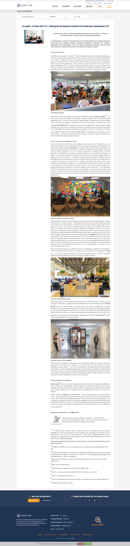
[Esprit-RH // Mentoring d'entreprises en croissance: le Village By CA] (99, 17)
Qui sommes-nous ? (50, 535)
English (39, 535)
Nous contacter (108, 3)
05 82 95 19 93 (47, 500)
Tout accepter (88, 543)
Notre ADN (89, 3)
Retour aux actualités (24, 11)
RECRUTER (55, 6)
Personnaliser (80, 543)
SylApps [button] (72, 538)
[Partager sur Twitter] (80, 17)
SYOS (100, 6)
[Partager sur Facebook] (74, 17)
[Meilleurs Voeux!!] (104, 17)
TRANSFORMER (66, 6)
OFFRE (109, 6)
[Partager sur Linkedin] (77, 17)
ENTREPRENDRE (77, 6)
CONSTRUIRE (89, 6)
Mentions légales (88, 535)
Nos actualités (98, 3)
